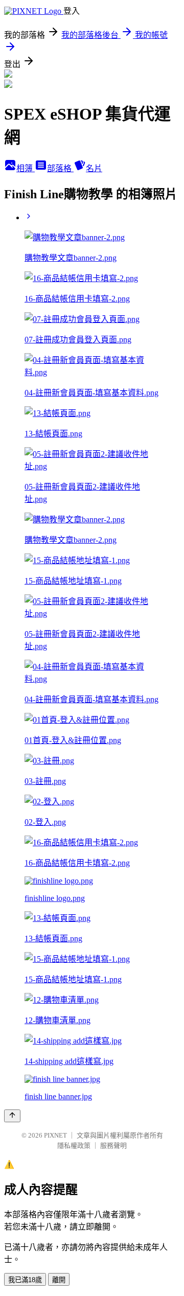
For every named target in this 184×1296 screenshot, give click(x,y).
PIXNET (55, 1135)
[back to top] (12, 1115)
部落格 (60, 168)
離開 (58, 1280)
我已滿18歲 (25, 1280)
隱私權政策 (73, 1145)
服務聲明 (113, 1145)
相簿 (25, 168)
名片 (94, 168)
